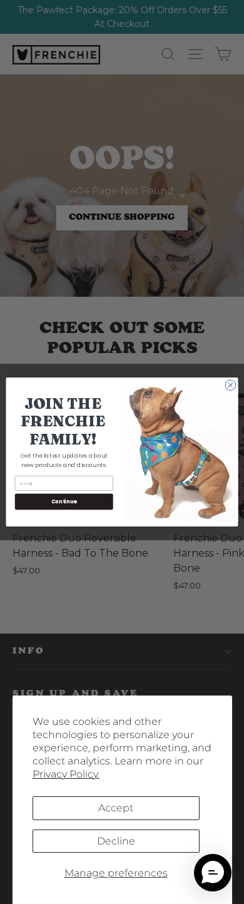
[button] (212, 872)
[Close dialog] (230, 385)
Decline (116, 841)
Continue (64, 501)
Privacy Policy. (66, 774)
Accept (115, 808)
